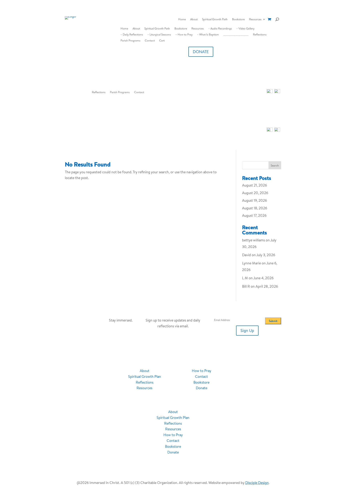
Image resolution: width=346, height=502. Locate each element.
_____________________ (235, 34)
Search (275, 165)
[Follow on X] (270, 371)
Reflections (260, 34)
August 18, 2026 (254, 208)
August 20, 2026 (255, 192)
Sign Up (247, 330)
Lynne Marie (251, 263)
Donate (201, 387)
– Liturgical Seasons (159, 34)
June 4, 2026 (263, 277)
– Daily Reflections (132, 34)
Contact (150, 40)
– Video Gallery (245, 28)
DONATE (201, 51)
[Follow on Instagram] (262, 371)
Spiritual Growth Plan (144, 376)
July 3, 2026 (265, 254)
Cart (162, 40)
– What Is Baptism (208, 34)
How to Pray (201, 370)
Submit (273, 321)
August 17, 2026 (254, 215)
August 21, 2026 (254, 185)
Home (182, 19)
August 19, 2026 (254, 200)
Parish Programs (130, 40)
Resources (255, 19)
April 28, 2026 (266, 286)
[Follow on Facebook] (246, 371)
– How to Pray (184, 34)
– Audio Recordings (220, 28)
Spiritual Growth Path (215, 19)
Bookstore (238, 19)
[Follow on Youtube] (254, 371)
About (194, 19)
